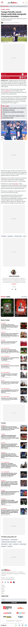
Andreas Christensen (5, 539)
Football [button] (3, 586)
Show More (14, 284)
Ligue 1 (24, 236)
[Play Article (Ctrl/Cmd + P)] (20, 78)
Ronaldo (16, 183)
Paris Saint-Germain (18, 236)
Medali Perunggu (23, 544)
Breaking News (10, 236)
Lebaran (10, 544)
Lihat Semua (24, 296)
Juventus (19, 541)
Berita (8, 9)
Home (2, 585)
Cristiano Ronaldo (14, 539)
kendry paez (4, 546)
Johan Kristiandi (6, 22)
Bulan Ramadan (4, 544)
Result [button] (2, 591)
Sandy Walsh (9, 546)
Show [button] (2, 593)
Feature (3, 590)
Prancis (3, 9)
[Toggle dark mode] (26, 2)
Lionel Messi (7, 90)
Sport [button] (2, 588)
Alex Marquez (15, 544)
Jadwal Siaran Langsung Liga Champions (9, 541)
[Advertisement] (14, 58)
